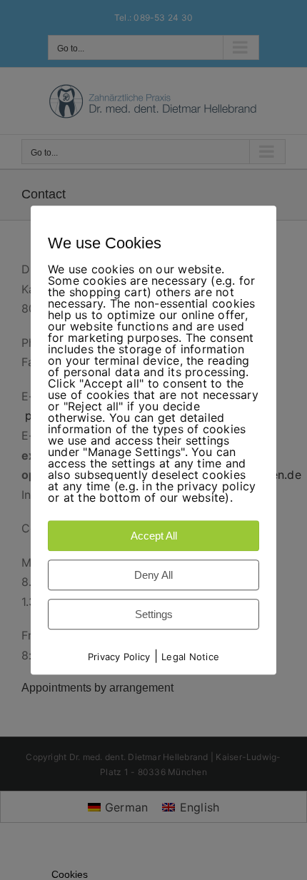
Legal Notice (190, 656)
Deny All (153, 575)
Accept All (154, 536)
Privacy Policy (119, 656)
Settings (154, 614)
